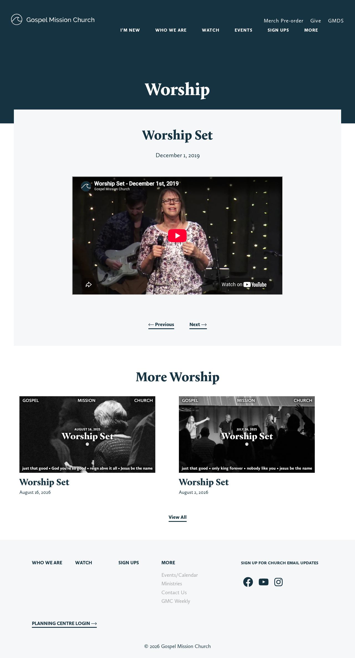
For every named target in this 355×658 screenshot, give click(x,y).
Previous (164, 324)
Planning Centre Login (61, 623)
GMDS (336, 20)
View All (178, 517)
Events (243, 30)
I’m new (130, 30)
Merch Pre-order (283, 20)
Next (195, 324)
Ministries (171, 583)
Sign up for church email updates (279, 562)
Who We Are (171, 30)
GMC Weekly (175, 601)
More (311, 30)
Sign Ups (278, 30)
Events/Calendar (179, 575)
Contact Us (174, 592)
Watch (210, 30)
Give (315, 20)
